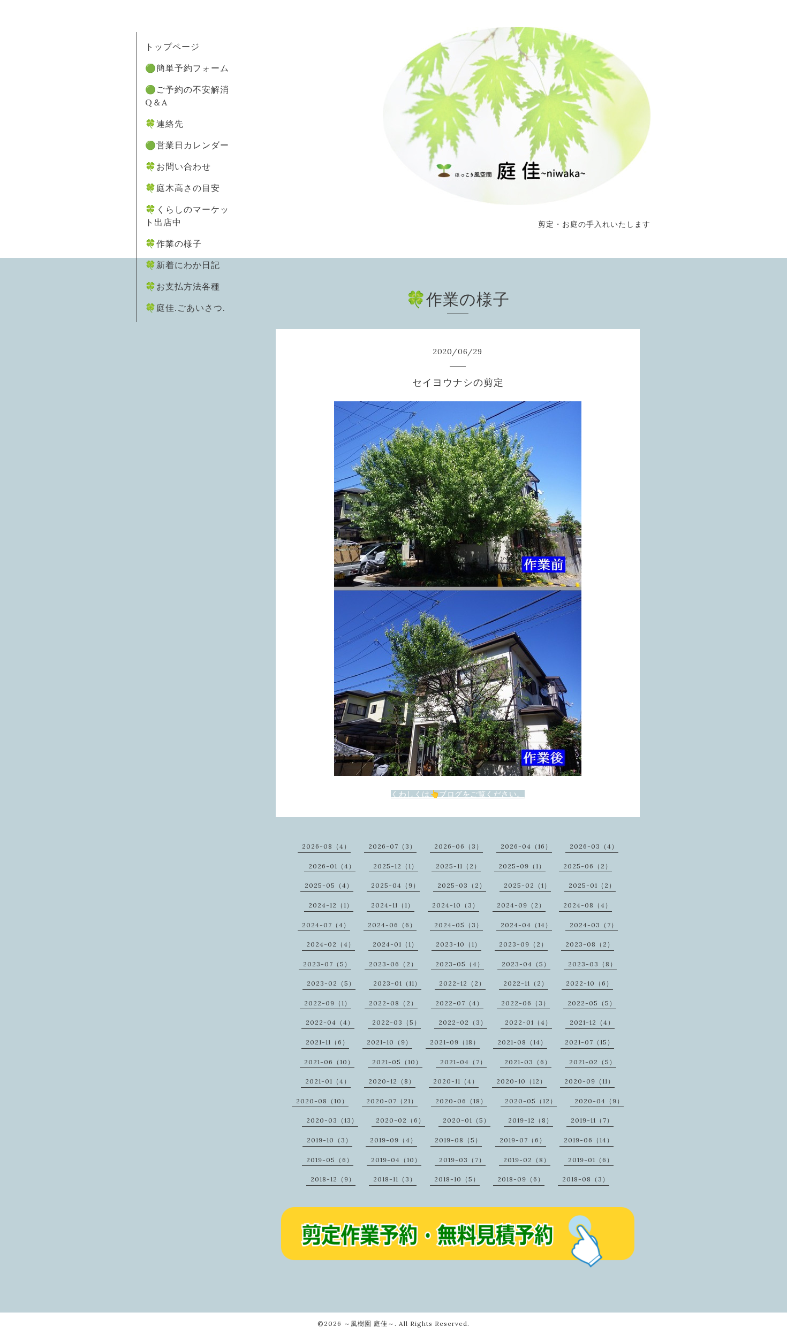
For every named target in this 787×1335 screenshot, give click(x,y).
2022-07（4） (459, 1003)
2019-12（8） (530, 1120)
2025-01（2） (592, 885)
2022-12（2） (462, 983)
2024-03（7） (594, 925)
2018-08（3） (585, 1179)
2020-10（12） (521, 1081)
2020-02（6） (400, 1120)
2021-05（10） (397, 1062)
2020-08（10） (322, 1101)
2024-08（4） (587, 905)
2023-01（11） (397, 983)
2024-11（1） (392, 905)
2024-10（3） (455, 905)
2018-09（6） (520, 1179)
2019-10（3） (329, 1140)
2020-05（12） (531, 1101)
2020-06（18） (461, 1101)
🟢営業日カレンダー (187, 145)
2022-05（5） (591, 1003)
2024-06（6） (392, 925)
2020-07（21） (392, 1101)
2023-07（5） (327, 964)
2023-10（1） (458, 944)
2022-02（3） (462, 1022)
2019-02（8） (526, 1160)
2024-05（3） (458, 925)
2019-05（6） (329, 1160)
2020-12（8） (391, 1081)
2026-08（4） (326, 846)
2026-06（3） (458, 846)
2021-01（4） (328, 1081)
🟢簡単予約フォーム (187, 68)
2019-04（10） (396, 1160)
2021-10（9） (389, 1042)
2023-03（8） (592, 964)
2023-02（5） (331, 983)
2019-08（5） (458, 1140)
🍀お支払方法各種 (182, 286)
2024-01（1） (395, 944)
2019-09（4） (393, 1140)
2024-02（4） (330, 944)
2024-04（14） (526, 925)
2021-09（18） (455, 1042)
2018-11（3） (395, 1179)
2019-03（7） (462, 1160)
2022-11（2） (525, 983)
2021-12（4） (592, 1022)
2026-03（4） (594, 846)
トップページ (172, 46)
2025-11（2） (458, 866)
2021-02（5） (592, 1062)
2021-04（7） (463, 1062)
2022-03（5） (396, 1022)
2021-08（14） (522, 1042)
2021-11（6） (327, 1042)
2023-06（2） (393, 964)
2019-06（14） (589, 1140)
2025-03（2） (461, 885)
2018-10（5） (457, 1179)
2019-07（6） (523, 1140)
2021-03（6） (527, 1062)
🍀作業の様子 (173, 243)
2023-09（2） (523, 944)
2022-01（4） (528, 1022)
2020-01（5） (466, 1120)
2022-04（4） (330, 1022)
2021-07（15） (589, 1042)
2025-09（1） (522, 866)
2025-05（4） (329, 885)
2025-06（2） (587, 866)
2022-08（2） (393, 1003)
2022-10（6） (589, 983)
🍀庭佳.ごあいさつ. (185, 307)
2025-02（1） (527, 885)
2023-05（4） (459, 964)
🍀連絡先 (164, 123)
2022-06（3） (525, 1003)
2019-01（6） (591, 1160)
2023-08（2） (589, 944)
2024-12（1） (330, 905)
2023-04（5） (526, 964)
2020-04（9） (599, 1101)
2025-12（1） (395, 866)
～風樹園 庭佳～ (369, 1323)
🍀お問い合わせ (178, 166)
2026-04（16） (526, 846)
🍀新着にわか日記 (182, 265)
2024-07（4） (326, 925)
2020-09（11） (589, 1081)
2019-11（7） (592, 1120)
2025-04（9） (395, 885)
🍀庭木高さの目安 (182, 187)
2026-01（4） (331, 866)
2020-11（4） (456, 1081)
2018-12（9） (333, 1179)
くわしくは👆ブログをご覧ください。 (458, 794)
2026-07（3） (392, 846)
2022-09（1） (327, 1003)
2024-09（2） (521, 905)
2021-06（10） (329, 1062)
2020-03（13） (332, 1120)
